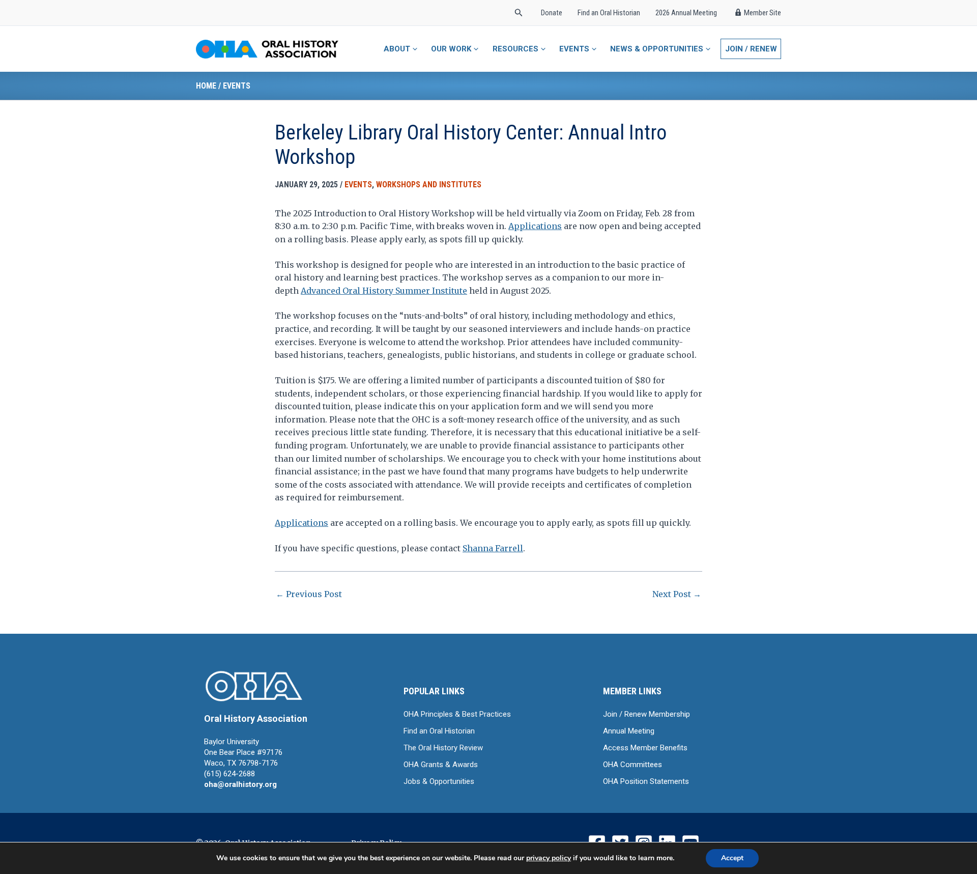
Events (236, 86)
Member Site (762, 12)
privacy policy (548, 858)
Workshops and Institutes (428, 184)
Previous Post (309, 594)
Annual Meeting (628, 731)
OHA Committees (632, 764)
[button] (518, 13)
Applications (535, 226)
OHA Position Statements (646, 781)
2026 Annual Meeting (686, 12)
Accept (732, 858)
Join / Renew (751, 48)
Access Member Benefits (645, 747)
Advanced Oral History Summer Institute (384, 291)
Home (206, 86)
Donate (551, 12)
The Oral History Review (443, 747)
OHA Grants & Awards (441, 764)
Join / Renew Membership (646, 714)
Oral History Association (255, 718)
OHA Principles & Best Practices (457, 714)
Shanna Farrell (493, 548)
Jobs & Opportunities (439, 781)
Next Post (676, 594)
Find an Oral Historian (609, 12)
